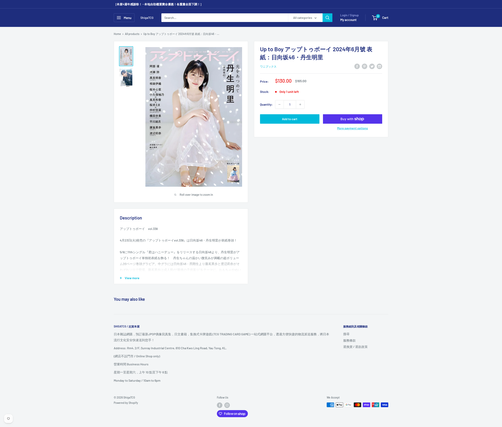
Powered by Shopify (126, 402)
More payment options (352, 128)
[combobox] (224, 17)
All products (132, 34)
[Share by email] (379, 66)
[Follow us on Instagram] (227, 405)
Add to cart (289, 119)
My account (348, 20)
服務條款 (349, 340)
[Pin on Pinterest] (364, 66)
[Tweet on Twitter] (372, 66)
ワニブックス (268, 66)
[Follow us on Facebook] (219, 405)
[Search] (327, 17)
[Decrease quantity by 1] (279, 104)
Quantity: (266, 104)
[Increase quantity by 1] (300, 104)
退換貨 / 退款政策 (355, 346)
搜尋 (346, 334)
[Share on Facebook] (357, 66)
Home (117, 34)
